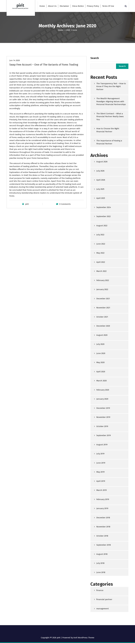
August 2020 (101, 335)
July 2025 (100, 189)
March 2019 (101, 490)
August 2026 (101, 161)
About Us (52, 6)
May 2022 (100, 253)
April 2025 (100, 198)
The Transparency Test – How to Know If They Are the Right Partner (111, 86)
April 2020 (100, 371)
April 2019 (100, 481)
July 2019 (100, 453)
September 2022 (103, 216)
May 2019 (100, 472)
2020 (68, 30)
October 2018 (102, 536)
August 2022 (101, 225)
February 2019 (102, 499)
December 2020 (103, 326)
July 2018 (100, 563)
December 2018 (103, 517)
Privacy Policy (93, 6)
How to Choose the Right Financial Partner (107, 130)
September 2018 (103, 545)
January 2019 (102, 508)
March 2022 (101, 271)
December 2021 (103, 298)
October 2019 (102, 426)
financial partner (104, 599)
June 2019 (100, 463)
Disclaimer (64, 6)
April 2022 (100, 262)
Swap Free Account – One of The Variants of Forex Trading (43, 64)
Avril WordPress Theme (83, 637)
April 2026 (100, 180)
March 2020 (101, 380)
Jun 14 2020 (14, 60)
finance (99, 590)
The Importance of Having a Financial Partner (109, 142)
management (102, 608)
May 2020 (100, 362)
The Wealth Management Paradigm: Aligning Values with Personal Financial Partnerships (111, 101)
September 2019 (103, 435)
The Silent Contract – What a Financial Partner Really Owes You (110, 116)
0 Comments (65, 204)
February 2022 (102, 280)
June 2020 (100, 353)
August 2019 (101, 444)
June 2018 (100, 572)
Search (94, 58)
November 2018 (103, 526)
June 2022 (100, 244)
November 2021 (103, 307)
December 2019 (103, 408)
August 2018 (101, 554)
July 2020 (100, 344)
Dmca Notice (78, 6)
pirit (27, 204)
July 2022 (100, 234)
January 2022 (102, 289)
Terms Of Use (108, 6)
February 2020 (102, 390)
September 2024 (103, 207)
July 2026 (100, 171)
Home (42, 6)
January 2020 (102, 399)
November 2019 (103, 417)
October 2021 (102, 317)
